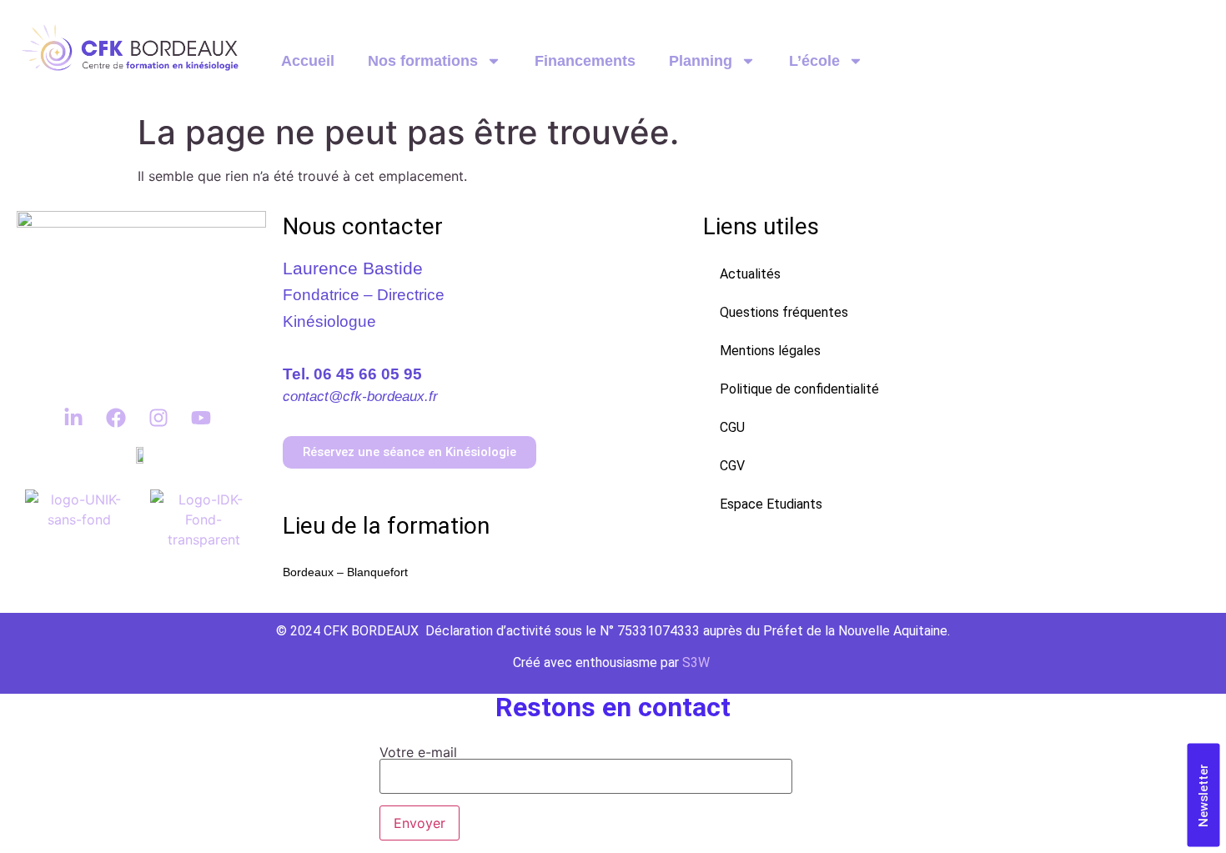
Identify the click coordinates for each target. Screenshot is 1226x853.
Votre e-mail (418, 752)
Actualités (750, 274)
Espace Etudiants (771, 504)
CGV (732, 466)
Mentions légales (770, 351)
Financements (585, 61)
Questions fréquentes (784, 312)
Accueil (307, 61)
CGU (732, 427)
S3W (696, 662)
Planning (700, 61)
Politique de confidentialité (799, 389)
